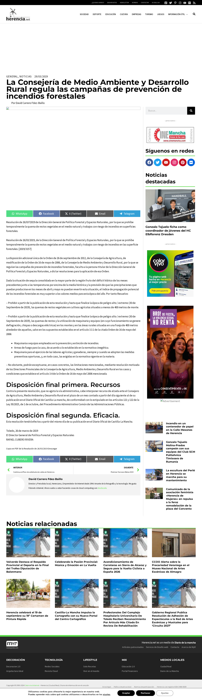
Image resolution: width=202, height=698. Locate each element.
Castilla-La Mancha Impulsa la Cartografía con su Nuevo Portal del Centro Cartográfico (76, 616)
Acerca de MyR (189, 647)
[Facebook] (165, 2)
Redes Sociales (52, 666)
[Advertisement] (101, 47)
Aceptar (126, 693)
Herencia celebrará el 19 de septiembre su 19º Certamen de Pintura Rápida (27, 616)
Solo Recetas (89, 666)
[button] (186, 14)
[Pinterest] (175, 2)
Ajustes (165, 693)
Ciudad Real (165, 666)
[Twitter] (170, 2)
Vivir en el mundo (91, 671)
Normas (135, 3)
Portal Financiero (130, 671)
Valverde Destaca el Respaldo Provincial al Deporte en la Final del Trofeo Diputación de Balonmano (27, 566)
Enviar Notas (112, 3)
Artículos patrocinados (133, 647)
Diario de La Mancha (169, 671)
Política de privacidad (122, 687)
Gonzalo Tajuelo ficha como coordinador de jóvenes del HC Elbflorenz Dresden (168, 230)
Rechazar (145, 693)
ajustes (106, 694)
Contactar (145, 3)
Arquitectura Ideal (14, 671)
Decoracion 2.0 (13, 666)
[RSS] (194, 2)
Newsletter (124, 3)
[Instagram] (180, 2)
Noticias (25, 76)
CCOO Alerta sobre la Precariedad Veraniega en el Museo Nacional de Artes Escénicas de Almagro (170, 566)
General (12, 76)
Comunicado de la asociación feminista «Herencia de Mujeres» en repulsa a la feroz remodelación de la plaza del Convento (179, 499)
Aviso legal (106, 687)
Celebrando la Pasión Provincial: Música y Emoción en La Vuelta (76, 563)
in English (156, 3)
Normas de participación (144, 687)
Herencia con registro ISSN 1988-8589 (171, 687)
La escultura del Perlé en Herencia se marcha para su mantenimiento (180, 475)
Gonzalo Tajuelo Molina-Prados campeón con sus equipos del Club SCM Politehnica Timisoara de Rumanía (180, 452)
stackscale (102, 488)
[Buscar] (191, 111)
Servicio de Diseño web (157, 647)
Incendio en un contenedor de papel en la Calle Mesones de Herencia (179, 428)
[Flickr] (189, 2)
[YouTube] (184, 2)
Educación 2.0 (128, 666)
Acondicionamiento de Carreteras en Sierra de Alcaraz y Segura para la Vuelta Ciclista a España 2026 (125, 566)
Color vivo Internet (32, 685)
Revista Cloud (51, 671)
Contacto (175, 647)
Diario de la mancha (185, 642)
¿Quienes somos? (98, 3)
